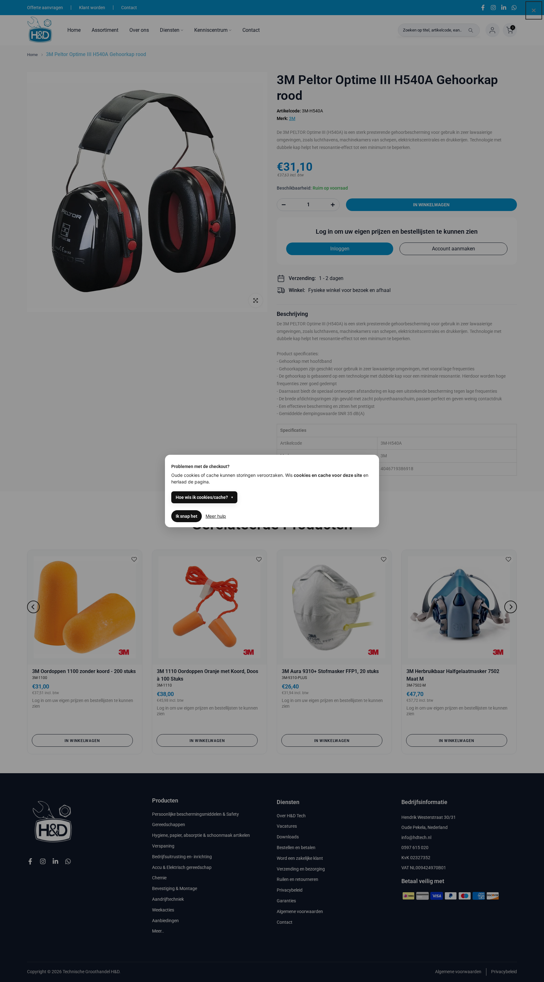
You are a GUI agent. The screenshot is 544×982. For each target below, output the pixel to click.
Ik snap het (186, 516)
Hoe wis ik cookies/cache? (202, 497)
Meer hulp (216, 516)
